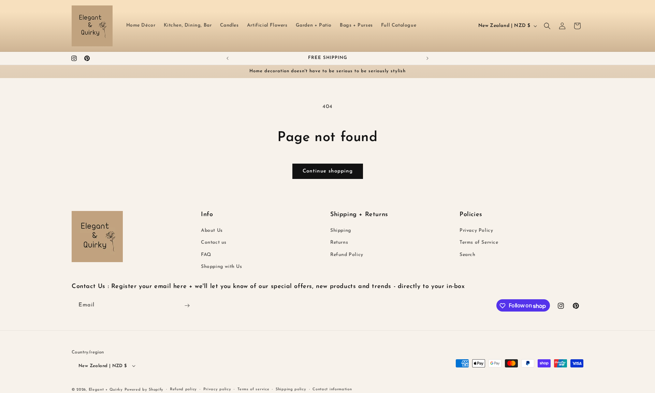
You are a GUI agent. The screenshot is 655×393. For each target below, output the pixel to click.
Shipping (340, 230)
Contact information (332, 389)
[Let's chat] (186, 305)
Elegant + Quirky (106, 389)
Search (468, 254)
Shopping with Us (221, 266)
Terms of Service (479, 242)
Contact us (214, 242)
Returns (339, 242)
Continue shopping (328, 171)
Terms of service (253, 389)
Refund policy (183, 389)
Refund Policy (346, 254)
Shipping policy (291, 389)
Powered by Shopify (144, 389)
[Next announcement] (427, 58)
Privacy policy (217, 389)
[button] (547, 25)
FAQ (206, 254)
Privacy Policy (476, 230)
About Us (212, 230)
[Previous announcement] (227, 58)
